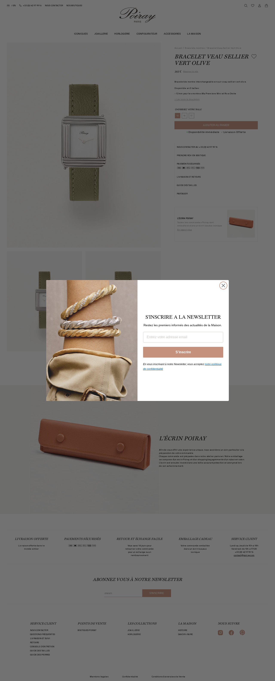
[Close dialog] (223, 285)
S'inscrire (183, 352)
